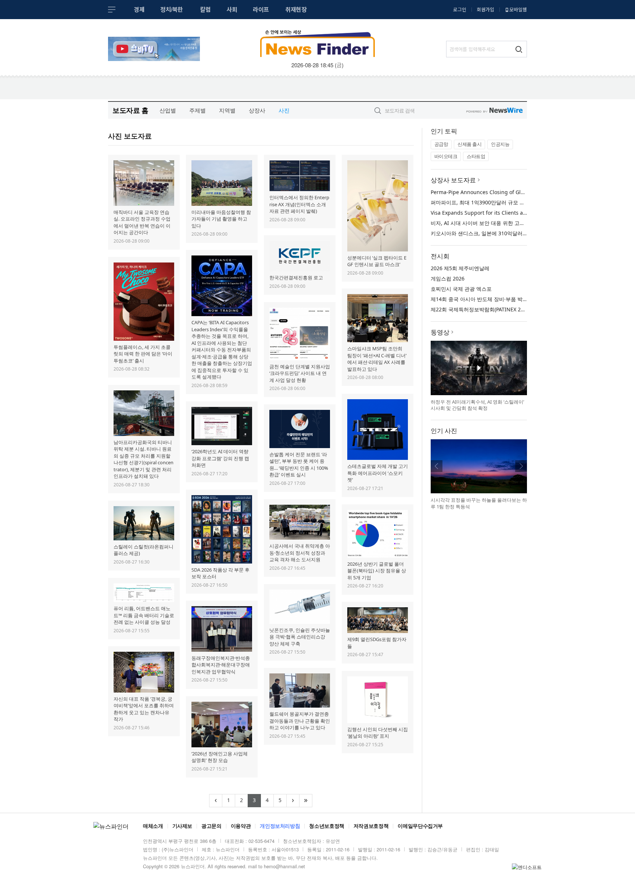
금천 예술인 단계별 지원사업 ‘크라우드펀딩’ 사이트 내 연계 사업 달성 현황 (299, 373)
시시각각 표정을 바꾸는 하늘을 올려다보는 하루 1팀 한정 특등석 (479, 503)
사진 (284, 110)
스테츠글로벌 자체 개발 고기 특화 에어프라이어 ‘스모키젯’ (377, 473)
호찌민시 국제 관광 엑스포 (461, 288)
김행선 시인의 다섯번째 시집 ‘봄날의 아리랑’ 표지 (377, 733)
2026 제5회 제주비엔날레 (460, 268)
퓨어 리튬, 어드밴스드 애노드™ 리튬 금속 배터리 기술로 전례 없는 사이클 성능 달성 (144, 615)
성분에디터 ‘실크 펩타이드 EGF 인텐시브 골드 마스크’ (376, 261)
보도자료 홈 (130, 110)
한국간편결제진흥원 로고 (296, 277)
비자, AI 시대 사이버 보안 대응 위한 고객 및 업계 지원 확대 (499, 222)
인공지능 (500, 144)
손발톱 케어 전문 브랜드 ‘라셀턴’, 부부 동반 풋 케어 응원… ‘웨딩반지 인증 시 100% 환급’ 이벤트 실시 (298, 464)
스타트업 (476, 156)
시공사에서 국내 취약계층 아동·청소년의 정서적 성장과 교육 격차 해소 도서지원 (299, 553)
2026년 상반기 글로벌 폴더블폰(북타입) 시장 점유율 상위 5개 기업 (376, 571)
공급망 (441, 144)
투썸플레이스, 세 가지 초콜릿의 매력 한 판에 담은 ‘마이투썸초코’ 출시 (143, 354)
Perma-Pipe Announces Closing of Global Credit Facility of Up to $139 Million (525, 192)
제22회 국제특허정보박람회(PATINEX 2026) (481, 309)
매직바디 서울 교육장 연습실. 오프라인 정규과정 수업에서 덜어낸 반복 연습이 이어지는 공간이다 (142, 222)
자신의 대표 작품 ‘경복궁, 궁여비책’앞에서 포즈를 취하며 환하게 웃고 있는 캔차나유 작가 (144, 709)
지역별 (227, 110)
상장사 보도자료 (453, 180)
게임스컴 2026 (447, 278)
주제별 (197, 110)
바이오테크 (446, 156)
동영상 (440, 332)
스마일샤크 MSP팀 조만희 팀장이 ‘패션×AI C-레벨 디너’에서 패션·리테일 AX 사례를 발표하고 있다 (376, 358)
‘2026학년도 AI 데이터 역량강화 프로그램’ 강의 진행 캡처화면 (220, 458)
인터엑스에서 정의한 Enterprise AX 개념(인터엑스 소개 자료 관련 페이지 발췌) (299, 204)
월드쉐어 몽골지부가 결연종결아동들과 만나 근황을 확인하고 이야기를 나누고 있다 (299, 721)
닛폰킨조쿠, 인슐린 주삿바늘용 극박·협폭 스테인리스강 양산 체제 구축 (299, 637)
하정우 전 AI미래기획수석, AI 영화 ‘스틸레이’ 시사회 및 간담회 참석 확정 (477, 405)
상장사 (257, 110)
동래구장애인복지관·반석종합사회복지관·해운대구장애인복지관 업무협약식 (220, 665)
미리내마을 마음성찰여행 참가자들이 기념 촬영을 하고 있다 (221, 219)
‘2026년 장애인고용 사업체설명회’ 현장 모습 (219, 757)
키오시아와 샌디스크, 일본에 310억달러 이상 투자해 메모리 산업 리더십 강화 (520, 233)
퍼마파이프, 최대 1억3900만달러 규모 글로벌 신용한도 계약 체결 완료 (511, 202)
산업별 (167, 110)
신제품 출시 (469, 144)
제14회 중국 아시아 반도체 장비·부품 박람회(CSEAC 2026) (498, 299)
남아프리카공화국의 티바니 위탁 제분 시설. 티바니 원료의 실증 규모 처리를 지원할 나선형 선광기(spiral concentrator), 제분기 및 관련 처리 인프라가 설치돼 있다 (143, 459)
